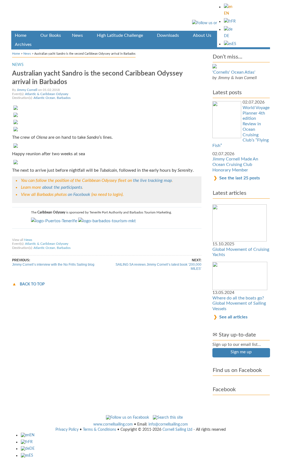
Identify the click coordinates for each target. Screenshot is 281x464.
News (27, 53)
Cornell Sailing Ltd (177, 430)
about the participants (62, 187)
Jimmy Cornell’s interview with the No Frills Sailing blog (53, 264)
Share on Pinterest (87, 235)
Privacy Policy (66, 430)
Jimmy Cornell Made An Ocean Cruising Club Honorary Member (235, 164)
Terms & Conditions (99, 430)
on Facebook (79, 194)
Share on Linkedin (118, 235)
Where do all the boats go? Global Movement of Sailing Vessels (239, 303)
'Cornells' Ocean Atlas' (233, 72)
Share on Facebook (28, 235)
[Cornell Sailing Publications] (140, 16)
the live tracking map (152, 180)
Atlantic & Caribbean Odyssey (46, 94)
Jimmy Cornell (27, 89)
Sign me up (241, 352)
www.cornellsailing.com (113, 424)
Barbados (64, 97)
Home (16, 53)
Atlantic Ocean (44, 97)
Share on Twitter (58, 235)
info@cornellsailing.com (168, 424)
